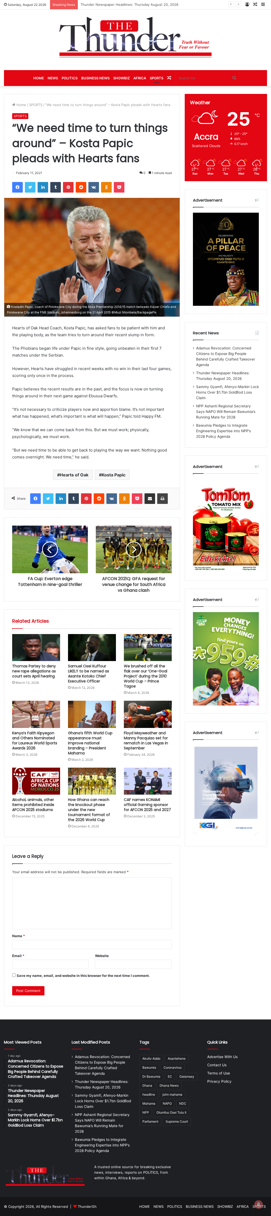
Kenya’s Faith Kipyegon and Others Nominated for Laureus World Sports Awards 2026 (34, 740)
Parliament (150, 1121)
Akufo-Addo (151, 1058)
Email (18, 956)
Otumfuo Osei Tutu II (171, 1112)
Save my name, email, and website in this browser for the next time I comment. (83, 975)
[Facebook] (17, 187)
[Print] (162, 498)
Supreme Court (177, 1121)
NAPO (167, 1103)
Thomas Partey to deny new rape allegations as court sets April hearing (34, 671)
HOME (38, 78)
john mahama (172, 1094)
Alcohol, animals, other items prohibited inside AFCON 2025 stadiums (33, 804)
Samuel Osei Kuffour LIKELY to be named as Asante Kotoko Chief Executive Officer (88, 673)
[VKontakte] (93, 187)
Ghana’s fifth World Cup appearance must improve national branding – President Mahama (90, 743)
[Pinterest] (68, 187)
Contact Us (217, 1065)
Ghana (147, 1085)
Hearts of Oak (74, 474)
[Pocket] (119, 187)
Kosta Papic (113, 474)
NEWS (53, 78)
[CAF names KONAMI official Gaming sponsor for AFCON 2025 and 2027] (148, 781)
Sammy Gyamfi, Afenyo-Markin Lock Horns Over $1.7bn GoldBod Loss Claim (142, 4)
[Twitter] (30, 187)
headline (148, 1094)
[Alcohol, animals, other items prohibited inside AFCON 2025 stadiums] (36, 781)
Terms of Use (218, 1073)
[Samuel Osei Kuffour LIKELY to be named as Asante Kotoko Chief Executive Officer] (92, 647)
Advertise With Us (222, 1057)
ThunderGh (87, 1206)
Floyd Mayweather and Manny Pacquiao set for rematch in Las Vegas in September (146, 740)
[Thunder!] (135, 37)
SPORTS (156, 78)
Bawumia (149, 1067)
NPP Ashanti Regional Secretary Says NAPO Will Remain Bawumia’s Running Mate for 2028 (225, 411)
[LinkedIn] (43, 187)
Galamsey (186, 1076)
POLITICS (70, 78)
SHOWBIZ (121, 78)
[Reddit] (81, 187)
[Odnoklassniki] (106, 187)
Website (102, 956)
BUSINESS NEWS (95, 78)
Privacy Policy (219, 1081)
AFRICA (139, 78)
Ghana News (169, 1085)
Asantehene (177, 1058)
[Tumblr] (55, 187)
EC (170, 1076)
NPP (145, 1112)
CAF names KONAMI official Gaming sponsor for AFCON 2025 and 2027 (147, 804)
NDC (182, 1103)
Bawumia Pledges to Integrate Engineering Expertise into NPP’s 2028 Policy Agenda (223, 431)
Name (18, 936)
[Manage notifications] (258, 1204)
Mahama (148, 1103)
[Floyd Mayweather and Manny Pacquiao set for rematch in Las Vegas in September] (148, 714)
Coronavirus (173, 1067)
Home (20, 105)
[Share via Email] (149, 498)
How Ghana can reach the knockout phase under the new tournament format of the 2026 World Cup (89, 809)
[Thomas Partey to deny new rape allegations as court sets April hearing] (36, 647)
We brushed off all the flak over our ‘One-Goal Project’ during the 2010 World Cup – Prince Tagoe (145, 676)
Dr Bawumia (151, 1076)
